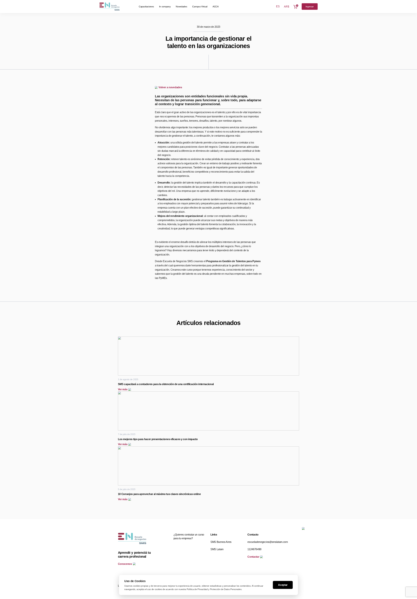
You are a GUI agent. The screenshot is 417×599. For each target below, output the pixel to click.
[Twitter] (125, 103)
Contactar (253, 556)
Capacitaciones (146, 6)
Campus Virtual (199, 6)
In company (165, 6)
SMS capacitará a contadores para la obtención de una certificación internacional (166, 384)
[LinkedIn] (125, 117)
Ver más (123, 389)
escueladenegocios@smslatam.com (267, 542)
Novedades (181, 6)
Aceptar (283, 585)
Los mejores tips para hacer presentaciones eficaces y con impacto (158, 439)
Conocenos (125, 564)
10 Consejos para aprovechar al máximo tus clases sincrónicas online (159, 494)
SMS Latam (216, 549)
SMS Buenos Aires (220, 542)
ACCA (216, 6)
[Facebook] (125, 89)
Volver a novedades (170, 87)
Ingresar (310, 6)
